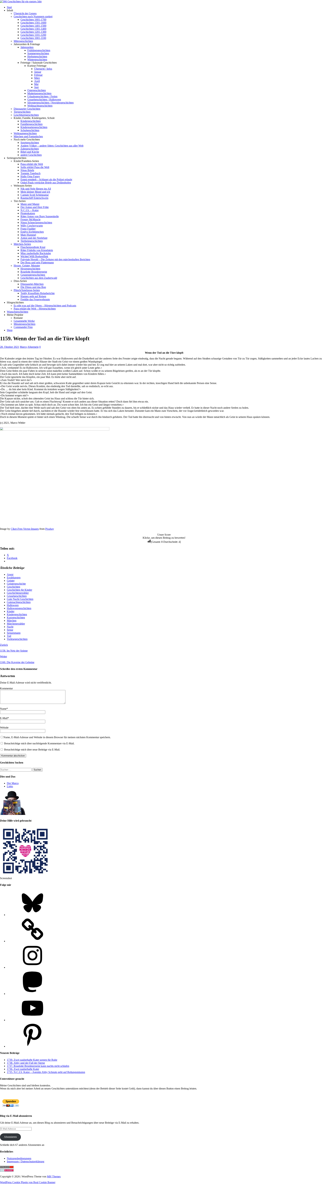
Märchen (11, 620)
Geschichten (13, 586)
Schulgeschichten (29, 130)
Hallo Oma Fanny (30, 176)
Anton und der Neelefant (33, 237)
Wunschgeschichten (17, 311)
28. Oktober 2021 (9, 346)
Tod (9, 636)
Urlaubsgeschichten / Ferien (42, 96)
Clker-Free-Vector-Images (25, 528)
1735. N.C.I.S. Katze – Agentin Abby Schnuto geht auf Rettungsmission (46, 1072)
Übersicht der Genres (25, 13)
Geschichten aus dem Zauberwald (38, 277)
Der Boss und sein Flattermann (37, 262)
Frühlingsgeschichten (38, 50)
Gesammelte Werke (24, 320)
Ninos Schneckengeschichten (36, 222)
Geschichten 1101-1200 (33, 34)
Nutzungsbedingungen (19, 1158)
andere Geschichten (31, 154)
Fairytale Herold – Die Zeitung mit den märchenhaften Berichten (55, 259)
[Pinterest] (32, 1046)
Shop (9, 330)
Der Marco (13, 783)
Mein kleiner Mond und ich (35, 191)
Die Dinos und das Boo (33, 287)
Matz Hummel (28, 234)
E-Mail (4, 718)
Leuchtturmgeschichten (26, 114)
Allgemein (33, 346)
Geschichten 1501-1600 (33, 22)
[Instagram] (32, 967)
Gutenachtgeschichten (19, 602)
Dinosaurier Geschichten (27, 108)
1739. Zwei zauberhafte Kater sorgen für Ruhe (32, 1059)
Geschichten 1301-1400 (33, 28)
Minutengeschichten (24, 324)
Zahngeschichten (29, 148)
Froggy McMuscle (30, 219)
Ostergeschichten (36, 90)
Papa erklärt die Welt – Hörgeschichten (35, 308)
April (37, 81)
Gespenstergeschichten (32, 274)
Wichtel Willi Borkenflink (34, 256)
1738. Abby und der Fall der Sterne (26, 1062)
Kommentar (6, 688)
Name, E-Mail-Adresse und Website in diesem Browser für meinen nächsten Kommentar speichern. (57, 737)
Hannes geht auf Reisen (33, 296)
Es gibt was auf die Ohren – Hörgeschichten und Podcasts (45, 305)
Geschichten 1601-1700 (33, 19)
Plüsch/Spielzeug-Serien (27, 290)
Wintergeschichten (37, 59)
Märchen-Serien (22, 244)
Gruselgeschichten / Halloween (44, 99)
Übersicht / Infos (43, 68)
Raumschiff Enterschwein (34, 197)
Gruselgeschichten (17, 596)
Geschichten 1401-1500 (33, 25)
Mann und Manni (29, 204)
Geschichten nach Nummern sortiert (33, 16)
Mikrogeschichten (23, 41)
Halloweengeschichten (19, 608)
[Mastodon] (32, 993)
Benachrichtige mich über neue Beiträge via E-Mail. (32, 749)
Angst (10, 574)
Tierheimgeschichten (31, 241)
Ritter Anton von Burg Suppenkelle (39, 216)
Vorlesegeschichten (17, 639)
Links (10, 786)
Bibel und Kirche (29, 151)
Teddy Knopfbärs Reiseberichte (37, 293)
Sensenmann (13, 632)
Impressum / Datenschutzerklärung (25, 1161)
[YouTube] (32, 1020)
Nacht (10, 626)
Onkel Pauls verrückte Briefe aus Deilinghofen (45, 182)
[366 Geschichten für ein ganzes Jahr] (21, 1)
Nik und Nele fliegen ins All (35, 188)
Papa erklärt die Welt (31, 164)
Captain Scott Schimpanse (34, 194)
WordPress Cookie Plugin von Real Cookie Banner (27, 1182)
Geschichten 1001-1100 (33, 38)
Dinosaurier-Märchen (32, 284)
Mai (36, 84)
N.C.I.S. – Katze (29, 210)
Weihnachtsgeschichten (39, 105)
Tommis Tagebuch (30, 173)
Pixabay (49, 528)
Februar (38, 74)
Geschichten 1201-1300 (33, 31)
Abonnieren (10, 1136)
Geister (11, 580)
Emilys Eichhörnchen (32, 231)
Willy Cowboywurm (31, 225)
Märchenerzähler (16, 623)
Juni (36, 87)
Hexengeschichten (30, 268)
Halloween (13, 605)
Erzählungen (13, 577)
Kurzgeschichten (16, 617)
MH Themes (54, 1176)
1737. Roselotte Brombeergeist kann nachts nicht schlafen (38, 1066)
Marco (23, 346)
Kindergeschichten (30, 121)
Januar (37, 71)
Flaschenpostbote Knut (32, 247)
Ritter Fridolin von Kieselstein (36, 250)
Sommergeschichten (38, 53)
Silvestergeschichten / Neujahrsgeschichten (50, 102)
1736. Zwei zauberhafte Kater (23, 1069)
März (37, 78)
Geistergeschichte (16, 583)
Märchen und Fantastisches (28, 136)
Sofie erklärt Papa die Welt (34, 167)
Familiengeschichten (31, 124)
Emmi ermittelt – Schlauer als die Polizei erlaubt (46, 179)
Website (4, 727)
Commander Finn (23, 327)
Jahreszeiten (26, 47)
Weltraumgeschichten (25, 133)
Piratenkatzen (27, 213)
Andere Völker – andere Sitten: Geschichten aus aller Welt (51, 145)
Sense (10, 629)
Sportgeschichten (29, 142)
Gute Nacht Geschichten (20, 599)
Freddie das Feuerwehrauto (35, 299)
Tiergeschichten (22, 111)
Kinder (10, 611)
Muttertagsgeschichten (39, 93)
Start (9, 7)
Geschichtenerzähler (18, 592)
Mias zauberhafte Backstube (35, 253)
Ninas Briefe (27, 170)
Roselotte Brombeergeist (33, 271)
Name (3, 708)
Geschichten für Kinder (19, 589)
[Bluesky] (32, 914)
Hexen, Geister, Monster (27, 265)
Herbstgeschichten (37, 56)
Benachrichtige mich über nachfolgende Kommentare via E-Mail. (39, 743)
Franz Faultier (28, 228)
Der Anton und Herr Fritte (34, 207)
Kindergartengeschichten (33, 127)
